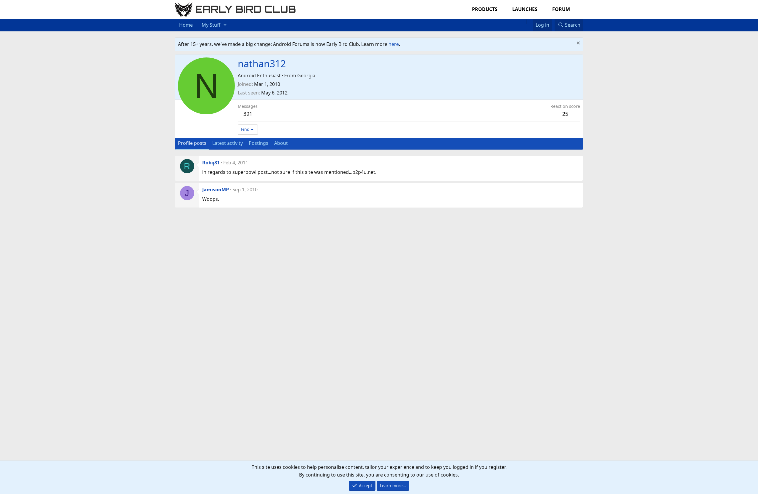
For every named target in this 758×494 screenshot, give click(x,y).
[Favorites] (529, 21)
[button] (225, 25)
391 (247, 113)
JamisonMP (215, 189)
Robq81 (211, 162)
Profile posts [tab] (192, 143)
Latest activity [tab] (227, 143)
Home (186, 25)
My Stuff (211, 25)
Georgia (306, 75)
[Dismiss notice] (577, 44)
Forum (561, 9)
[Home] (523, 21)
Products (484, 9)
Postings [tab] (258, 143)
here (393, 44)
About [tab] (281, 143)
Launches (524, 9)
